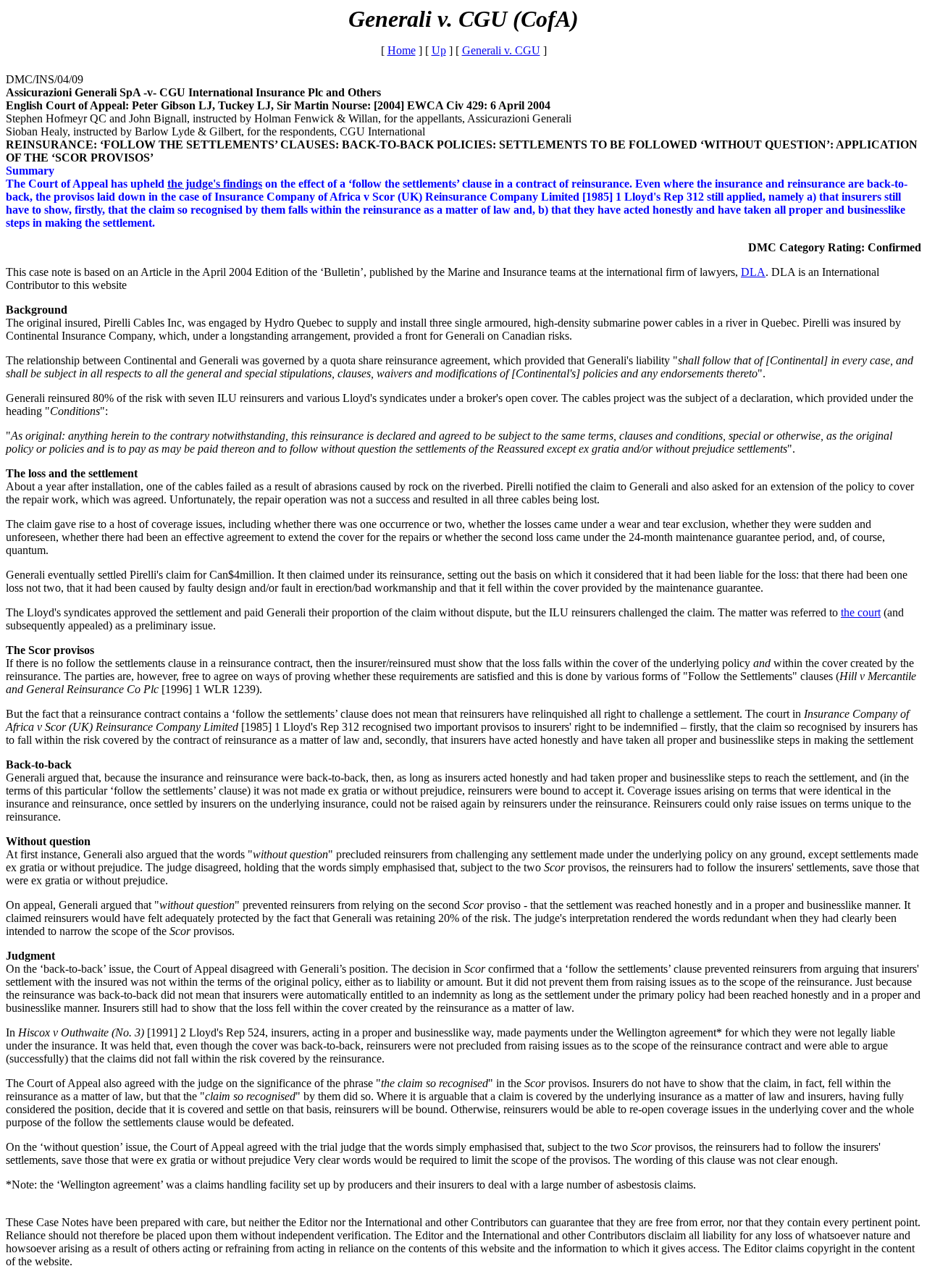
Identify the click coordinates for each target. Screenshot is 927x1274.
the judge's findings (214, 183)
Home (401, 50)
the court (861, 612)
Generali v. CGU (501, 50)
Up (439, 50)
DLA (753, 272)
